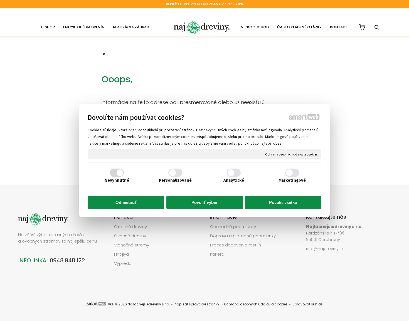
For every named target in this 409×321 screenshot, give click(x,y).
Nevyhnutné (117, 180)
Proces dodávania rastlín (236, 245)
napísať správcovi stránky (196, 304)
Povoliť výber (204, 202)
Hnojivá (121, 254)
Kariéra (217, 254)
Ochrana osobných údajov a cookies (291, 154)
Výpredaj (123, 263)
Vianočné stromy (131, 245)
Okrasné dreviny (130, 226)
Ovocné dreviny (130, 236)
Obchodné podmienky (233, 226)
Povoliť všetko (283, 202)
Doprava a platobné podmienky (243, 236)
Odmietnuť (126, 202)
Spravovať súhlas (307, 304)
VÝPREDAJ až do (204, 4)
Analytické (233, 180)
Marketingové (292, 180)
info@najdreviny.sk (325, 248)
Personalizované (175, 180)
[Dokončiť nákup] (362, 26)
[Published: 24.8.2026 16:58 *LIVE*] (110, 304)
